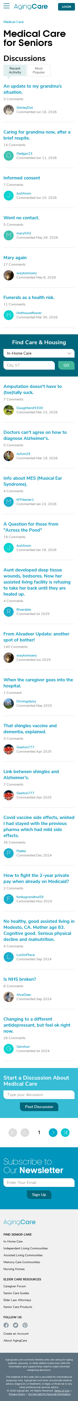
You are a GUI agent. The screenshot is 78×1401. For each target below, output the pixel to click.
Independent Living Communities (25, 1248)
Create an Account (16, 1334)
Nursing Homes (14, 1269)
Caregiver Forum (14, 1286)
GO (66, 365)
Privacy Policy (17, 1394)
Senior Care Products (17, 1307)
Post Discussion (39, 1106)
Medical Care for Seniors (34, 38)
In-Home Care (13, 1241)
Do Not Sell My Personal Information (49, 1394)
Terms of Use (61, 1390)
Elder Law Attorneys (17, 1300)
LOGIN (66, 7)
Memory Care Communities (21, 1262)
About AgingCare (15, 1341)
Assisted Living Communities (23, 1255)
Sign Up (39, 1194)
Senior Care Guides (16, 1293)
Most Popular (39, 70)
